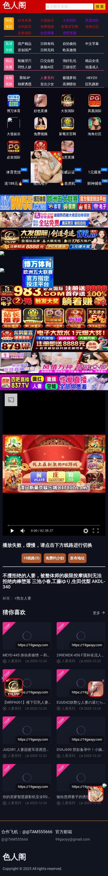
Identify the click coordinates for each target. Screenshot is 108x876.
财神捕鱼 (94, 183)
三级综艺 (69, 67)
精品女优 (92, 61)
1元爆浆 (94, 172)
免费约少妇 (55, 558)
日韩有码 (47, 44)
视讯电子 (40, 183)
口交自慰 (47, 61)
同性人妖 (24, 67)
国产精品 (24, 44)
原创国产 (24, 50)
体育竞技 (13, 172)
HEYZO (92, 78)
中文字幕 (92, 44)
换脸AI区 (47, 67)
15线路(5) (31, 558)
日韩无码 (47, 50)
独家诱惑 (24, 84)
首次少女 (47, 84)
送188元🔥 (13, 183)
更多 (96, 613)
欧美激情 (69, 50)
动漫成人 (92, 67)
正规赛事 (40, 172)
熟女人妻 (24, 598)
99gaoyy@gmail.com (72, 839)
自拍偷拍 (69, 44)
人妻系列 (47, 78)
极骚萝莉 (69, 78)
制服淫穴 (24, 61)
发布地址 (77, 558)
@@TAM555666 (14, 839)
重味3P (24, 78)
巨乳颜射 (92, 84)
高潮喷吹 (69, 84)
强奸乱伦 (69, 61)
